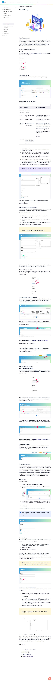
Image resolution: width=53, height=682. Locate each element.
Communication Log (7, 15)
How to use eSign (26, 652)
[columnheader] (22, 107)
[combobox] (44, 2)
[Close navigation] (16, 7)
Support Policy (6, 33)
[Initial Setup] (3, 19)
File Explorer (6, 17)
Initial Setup (6, 19)
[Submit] (38, 2)
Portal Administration (7, 9)
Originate (5, 35)
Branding (5, 13)
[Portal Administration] (2, 9)
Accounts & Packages (8, 11)
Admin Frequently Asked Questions (8, 27)
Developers (5, 31)
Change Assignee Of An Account (29, 649)
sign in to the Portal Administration (34, 53)
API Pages (6, 29)
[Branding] (3, 13)
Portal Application (6, 7)
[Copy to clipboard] (18, 38)
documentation (41, 640)
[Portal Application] (2, 7)
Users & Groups (26, 651)
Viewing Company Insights (28, 656)
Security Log (6, 21)
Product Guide (21, 6)
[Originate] (2, 35)
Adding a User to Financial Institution (41, 439)
